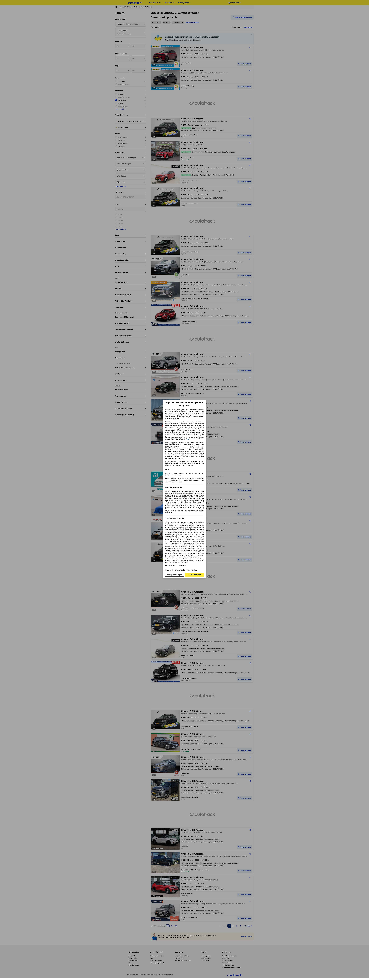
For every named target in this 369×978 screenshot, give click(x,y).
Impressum (179, 570)
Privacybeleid (169, 570)
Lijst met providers (190, 570)
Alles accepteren (194, 575)
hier (188, 439)
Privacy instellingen (174, 575)
